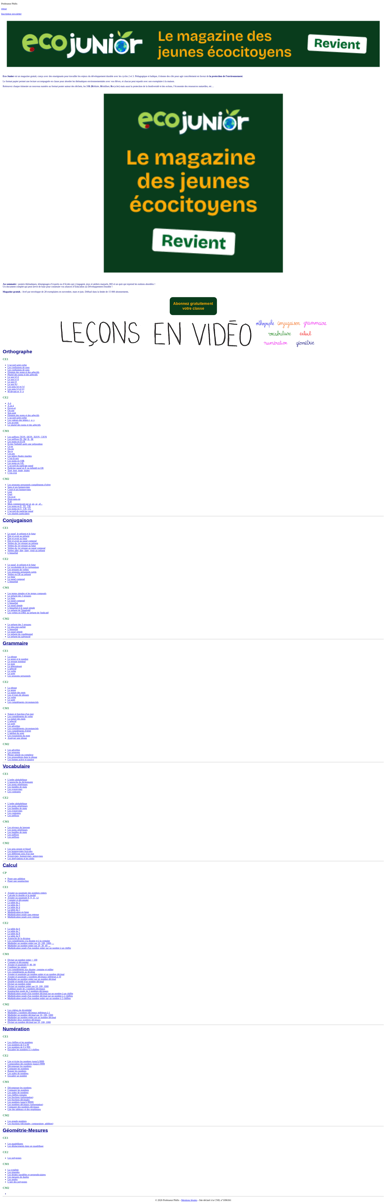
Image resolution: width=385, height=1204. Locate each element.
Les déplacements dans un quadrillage (25, 1146)
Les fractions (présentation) (20, 1097)
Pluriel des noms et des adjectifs (23, 374)
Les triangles (14, 1172)
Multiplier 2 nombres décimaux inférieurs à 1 (29, 1012)
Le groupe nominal (17, 661)
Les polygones (14, 1158)
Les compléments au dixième (21, 972)
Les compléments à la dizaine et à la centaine (29, 941)
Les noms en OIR (16, 461)
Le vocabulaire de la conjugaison (23, 567)
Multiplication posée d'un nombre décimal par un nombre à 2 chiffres (40, 996)
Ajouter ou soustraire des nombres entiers (27, 893)
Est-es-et (12, 408)
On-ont (11, 410)
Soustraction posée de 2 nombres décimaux (28, 991)
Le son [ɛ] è (13, 379)
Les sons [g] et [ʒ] (16, 386)
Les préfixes (13, 815)
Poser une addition (16, 878)
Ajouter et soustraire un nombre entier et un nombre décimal (36, 974)
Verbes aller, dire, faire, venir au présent (26, 550)
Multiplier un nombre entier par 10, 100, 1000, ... (31, 943)
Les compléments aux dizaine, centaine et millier (30, 969)
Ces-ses (11, 453)
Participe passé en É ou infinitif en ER (26, 468)
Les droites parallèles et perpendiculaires (27, 1174)
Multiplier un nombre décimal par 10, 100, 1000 (30, 1015)
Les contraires (14, 791)
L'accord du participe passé (20, 465)
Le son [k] (12, 384)
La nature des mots (16, 692)
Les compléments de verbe (20, 716)
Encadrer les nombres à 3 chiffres (23, 1049)
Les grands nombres (17, 1121)
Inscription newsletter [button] (11, 14)
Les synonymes (15, 789)
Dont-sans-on (14, 499)
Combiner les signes (17, 967)
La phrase (12, 656)
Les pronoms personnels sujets (22, 572)
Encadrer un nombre (17, 1076)
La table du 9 (14, 936)
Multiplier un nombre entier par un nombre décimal (32, 979)
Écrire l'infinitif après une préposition (25, 444)
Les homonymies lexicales (20, 851)
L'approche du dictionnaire (20, 782)
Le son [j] (12, 382)
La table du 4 (14, 907)
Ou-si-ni (11, 496)
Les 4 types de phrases (18, 695)
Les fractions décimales (19, 1099)
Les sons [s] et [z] (16, 389)
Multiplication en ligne (18, 912)
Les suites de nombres (18, 1073)
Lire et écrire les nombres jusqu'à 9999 (26, 1061)
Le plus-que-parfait (17, 627)
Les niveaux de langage (19, 827)
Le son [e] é (13, 377)
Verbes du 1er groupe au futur (22, 545)
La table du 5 (14, 909)
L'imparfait (13, 553)
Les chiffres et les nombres (20, 1042)
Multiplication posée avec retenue (23, 917)
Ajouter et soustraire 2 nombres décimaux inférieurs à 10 (34, 976)
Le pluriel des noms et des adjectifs (24, 425)
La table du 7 (14, 931)
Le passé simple (15, 605)
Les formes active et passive (21, 759)
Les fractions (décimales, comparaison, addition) (30, 1123)
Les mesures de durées (18, 1177)
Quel (10, 494)
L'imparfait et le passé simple (21, 608)
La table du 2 (14, 902)
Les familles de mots (17, 787)
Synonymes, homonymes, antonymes (25, 856)
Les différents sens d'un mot (21, 853)
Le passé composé (16, 579)
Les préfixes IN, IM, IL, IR (20, 439)
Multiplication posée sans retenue (23, 914)
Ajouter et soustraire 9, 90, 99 (22, 964)
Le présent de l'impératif (19, 610)
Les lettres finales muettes (20, 456)
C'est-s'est (12, 473)
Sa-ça (10, 451)
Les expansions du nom (19, 735)
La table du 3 (14, 905)
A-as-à (11, 405)
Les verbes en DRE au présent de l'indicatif (28, 612)
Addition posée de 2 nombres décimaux (26, 988)
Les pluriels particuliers (18, 513)
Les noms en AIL (16, 463)
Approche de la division (19, 938)
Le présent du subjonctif (19, 636)
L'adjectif (12, 668)
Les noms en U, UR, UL (19, 508)
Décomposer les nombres (19, 1066)
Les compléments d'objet (19, 731)
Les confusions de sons (18, 367)
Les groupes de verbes (18, 569)
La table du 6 (14, 929)
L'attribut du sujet (16, 733)
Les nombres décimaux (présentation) (25, 1104)
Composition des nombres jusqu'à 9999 (26, 1064)
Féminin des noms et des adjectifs (23, 372)
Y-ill (10, 501)
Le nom (11, 664)
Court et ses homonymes (19, 489)
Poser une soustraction (18, 881)
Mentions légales (189, 1200)
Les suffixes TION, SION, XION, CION (27, 437)
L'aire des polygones (17, 1182)
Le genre (12, 690)
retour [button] (4, 9)
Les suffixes (13, 834)
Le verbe (12, 671)
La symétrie (13, 1170)
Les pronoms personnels (19, 676)
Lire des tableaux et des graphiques (24, 1109)
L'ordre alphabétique (17, 779)
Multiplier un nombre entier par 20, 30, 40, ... (29, 945)
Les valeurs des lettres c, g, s (21, 420)
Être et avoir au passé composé (22, 541)
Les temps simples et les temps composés (27, 593)
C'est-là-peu (13, 458)
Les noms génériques (18, 784)
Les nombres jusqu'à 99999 (21, 1102)
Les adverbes (14, 726)
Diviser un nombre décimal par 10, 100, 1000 (29, 1022)
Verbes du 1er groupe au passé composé (26, 548)
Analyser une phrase (17, 738)
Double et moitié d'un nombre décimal (26, 981)
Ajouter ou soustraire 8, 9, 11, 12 (23, 897)
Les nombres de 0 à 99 (18, 1044)
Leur (10, 492)
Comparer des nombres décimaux (23, 1107)
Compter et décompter (18, 900)
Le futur (11, 576)
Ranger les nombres (17, 1071)
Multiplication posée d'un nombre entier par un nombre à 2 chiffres (39, 998)
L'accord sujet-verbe (17, 365)
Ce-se (10, 446)
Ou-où (11, 449)
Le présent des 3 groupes (19, 596)
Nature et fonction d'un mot (21, 714)
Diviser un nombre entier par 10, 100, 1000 (28, 986)
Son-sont (12, 413)
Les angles (13, 1179)
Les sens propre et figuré (19, 849)
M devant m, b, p (16, 391)
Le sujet (11, 673)
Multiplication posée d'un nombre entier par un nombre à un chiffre (39, 948)
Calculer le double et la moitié (22, 895)
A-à (9, 403)
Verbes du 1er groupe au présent (23, 543)
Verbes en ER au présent (19, 574)
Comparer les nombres (18, 1068)
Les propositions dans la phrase (22, 757)
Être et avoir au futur (17, 538)
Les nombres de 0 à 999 (19, 1047)
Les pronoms (14, 752)
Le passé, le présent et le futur (22, 533)
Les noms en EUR (16, 441)
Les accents (13, 422)
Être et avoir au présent (18, 536)
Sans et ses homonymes (19, 487)
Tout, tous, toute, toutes (19, 470)
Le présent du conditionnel (20, 634)
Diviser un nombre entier (19, 984)
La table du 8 (14, 933)
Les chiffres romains (17, 1095)
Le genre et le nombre (18, 659)
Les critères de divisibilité (20, 1010)
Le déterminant (15, 666)
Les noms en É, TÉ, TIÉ (19, 506)
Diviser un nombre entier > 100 (22, 960)
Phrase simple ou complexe (20, 754)
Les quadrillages (15, 1143)
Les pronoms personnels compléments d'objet (29, 484)
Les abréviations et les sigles (21, 858)
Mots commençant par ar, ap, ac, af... (25, 504)
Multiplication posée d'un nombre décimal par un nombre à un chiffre (40, 993)
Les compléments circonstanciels (23, 702)
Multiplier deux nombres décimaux (24, 1020)
